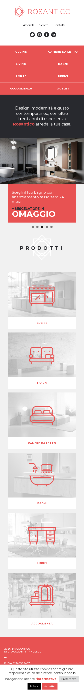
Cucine (21, 51)
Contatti (59, 25)
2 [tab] (37, 227)
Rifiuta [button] (34, 686)
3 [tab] (42, 227)
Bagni (63, 64)
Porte (21, 76)
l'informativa (45, 679)
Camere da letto (63, 51)
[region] (42, 180)
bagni (41, 503)
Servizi (44, 25)
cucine (41, 323)
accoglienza (42, 623)
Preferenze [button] (68, 679)
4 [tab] (47, 227)
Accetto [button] (49, 686)
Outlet (63, 88)
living (42, 383)
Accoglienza (21, 88)
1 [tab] (33, 227)
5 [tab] (51, 227)
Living (21, 64)
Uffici (63, 76)
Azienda (28, 25)
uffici (42, 563)
